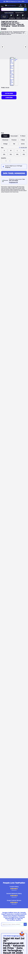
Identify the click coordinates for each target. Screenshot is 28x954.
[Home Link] (10, 5)
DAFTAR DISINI (9, 93)
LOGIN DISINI (8, 97)
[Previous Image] (2, 47)
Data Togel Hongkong (14, 173)
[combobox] (12, 9)
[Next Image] (25, 47)
